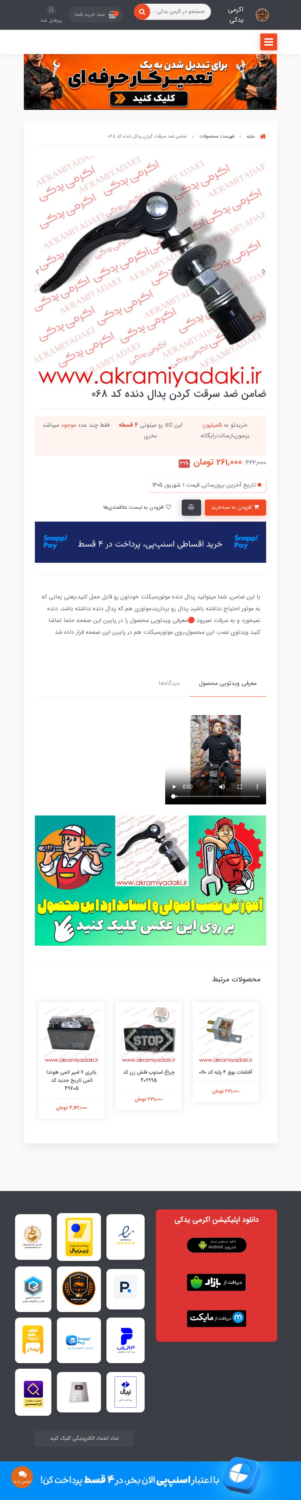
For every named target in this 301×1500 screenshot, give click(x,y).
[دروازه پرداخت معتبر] (79, 1237)
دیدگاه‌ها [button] (169, 683)
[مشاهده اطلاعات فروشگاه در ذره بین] (33, 1392)
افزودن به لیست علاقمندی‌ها (134, 507)
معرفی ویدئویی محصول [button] (228, 683)
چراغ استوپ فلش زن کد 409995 (151, 1076)
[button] (95, 15)
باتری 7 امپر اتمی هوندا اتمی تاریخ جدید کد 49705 (73, 1080)
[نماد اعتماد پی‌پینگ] (125, 1289)
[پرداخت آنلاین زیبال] (125, 1392)
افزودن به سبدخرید (232, 507)
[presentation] (264, 271)
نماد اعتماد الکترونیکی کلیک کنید (84, 1438)
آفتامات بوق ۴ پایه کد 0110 (227, 1072)
